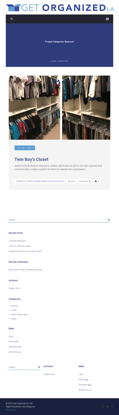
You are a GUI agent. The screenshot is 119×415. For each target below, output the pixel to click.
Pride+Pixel (11, 410)
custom (14, 310)
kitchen (14, 319)
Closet (50, 181)
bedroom (14, 306)
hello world (13, 270)
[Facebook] (103, 406)
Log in (11, 336)
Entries (83, 379)
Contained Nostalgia (17, 241)
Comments (85, 385)
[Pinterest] (112, 406)
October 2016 (14, 288)
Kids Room (59, 181)
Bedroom (22, 181)
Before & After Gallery (37, 181)
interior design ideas (19, 314)
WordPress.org (15, 352)
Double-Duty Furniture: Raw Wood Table (25, 251)
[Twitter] (107, 406)
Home (54, 61)
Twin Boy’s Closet (31, 159)
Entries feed (13, 341)
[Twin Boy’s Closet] (59, 108)
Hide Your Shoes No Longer (20, 246)
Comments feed (15, 347)
